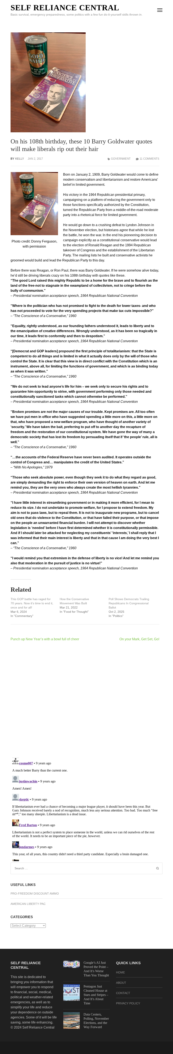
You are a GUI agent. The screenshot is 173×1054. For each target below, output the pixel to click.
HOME (120, 972)
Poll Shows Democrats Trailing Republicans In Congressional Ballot (129, 603)
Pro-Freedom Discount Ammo (35, 893)
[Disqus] (85, 699)
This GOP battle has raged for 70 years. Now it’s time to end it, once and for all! (32, 603)
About (121, 982)
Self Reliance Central (65, 7)
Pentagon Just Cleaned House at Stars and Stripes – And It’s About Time (96, 995)
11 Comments (149, 158)
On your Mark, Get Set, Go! (139, 639)
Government (121, 158)
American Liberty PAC (28, 904)
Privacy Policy (128, 1003)
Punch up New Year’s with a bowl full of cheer (45, 639)
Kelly (19, 158)
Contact (123, 993)
